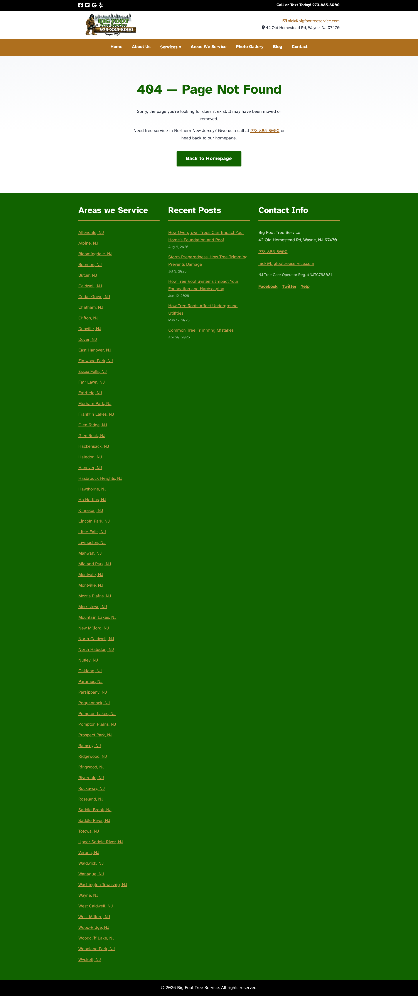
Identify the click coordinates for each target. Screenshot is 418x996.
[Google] (94, 5)
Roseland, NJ (90, 799)
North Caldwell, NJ (96, 639)
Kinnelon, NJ (90, 510)
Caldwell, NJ (90, 286)
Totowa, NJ (88, 831)
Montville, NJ (90, 585)
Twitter (289, 286)
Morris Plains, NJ (94, 596)
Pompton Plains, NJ (97, 724)
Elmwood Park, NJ (95, 361)
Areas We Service (208, 47)
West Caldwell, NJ (95, 906)
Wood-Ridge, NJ (93, 927)
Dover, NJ (87, 339)
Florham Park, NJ (94, 403)
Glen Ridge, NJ (92, 425)
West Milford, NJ (94, 917)
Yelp (305, 286)
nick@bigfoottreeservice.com (313, 21)
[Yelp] (101, 5)
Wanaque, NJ (91, 874)
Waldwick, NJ (91, 863)
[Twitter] (87, 5)
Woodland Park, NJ (96, 949)
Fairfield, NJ (90, 393)
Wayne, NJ (88, 895)
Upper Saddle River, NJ (100, 842)
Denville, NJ (89, 329)
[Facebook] (80, 5)
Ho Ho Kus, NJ (92, 500)
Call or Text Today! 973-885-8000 (308, 5)
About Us (141, 47)
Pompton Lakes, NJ (97, 713)
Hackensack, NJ (93, 446)
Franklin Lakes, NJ (96, 414)
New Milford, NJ (93, 628)
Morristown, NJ (92, 607)
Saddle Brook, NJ (94, 810)
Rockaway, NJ (91, 788)
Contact (300, 47)
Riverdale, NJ (91, 778)
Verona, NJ (88, 852)
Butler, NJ (87, 275)
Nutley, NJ (88, 660)
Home (116, 47)
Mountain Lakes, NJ (97, 617)
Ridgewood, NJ (92, 756)
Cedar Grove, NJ (94, 297)
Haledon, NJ (90, 457)
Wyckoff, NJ (89, 959)
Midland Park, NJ (94, 564)
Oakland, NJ (90, 671)
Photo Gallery (249, 47)
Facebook (268, 286)
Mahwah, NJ (90, 553)
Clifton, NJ (88, 318)
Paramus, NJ (90, 681)
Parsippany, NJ (92, 692)
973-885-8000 (265, 131)
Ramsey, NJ (89, 746)
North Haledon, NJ (96, 649)
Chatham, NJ (90, 307)
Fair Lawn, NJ (91, 382)
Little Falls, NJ (92, 532)
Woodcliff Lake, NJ (96, 938)
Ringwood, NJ (91, 767)
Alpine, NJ (88, 243)
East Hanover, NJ (94, 350)
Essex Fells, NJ (92, 371)
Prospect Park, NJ (95, 735)
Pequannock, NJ (94, 703)
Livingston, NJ (92, 542)
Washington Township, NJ (102, 885)
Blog (277, 47)
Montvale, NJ (90, 575)
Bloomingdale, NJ (95, 254)
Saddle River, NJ (94, 820)
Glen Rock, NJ (91, 436)
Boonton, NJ (90, 264)
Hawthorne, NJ (92, 489)
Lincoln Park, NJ (94, 521)
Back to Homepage (209, 158)
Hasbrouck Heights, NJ (100, 478)
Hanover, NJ (90, 468)
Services (169, 47)
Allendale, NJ (91, 232)
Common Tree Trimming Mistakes (201, 330)
